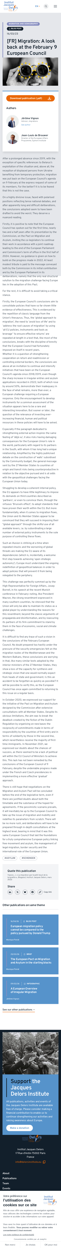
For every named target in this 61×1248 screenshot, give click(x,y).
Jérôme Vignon (12, 999)
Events (6, 1188)
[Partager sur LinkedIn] (10, 892)
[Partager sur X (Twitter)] (17, 892)
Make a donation (19, 1128)
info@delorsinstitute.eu (28, 1162)
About (6, 1173)
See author (25, 125)
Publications (10, 1178)
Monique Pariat (12, 939)
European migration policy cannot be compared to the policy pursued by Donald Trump (30, 929)
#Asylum (10, 858)
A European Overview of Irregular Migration (24, 990)
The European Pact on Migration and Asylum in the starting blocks (31, 961)
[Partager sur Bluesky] (25, 892)
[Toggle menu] (55, 6)
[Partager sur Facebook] (32, 892)
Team (6, 1183)
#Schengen (28, 858)
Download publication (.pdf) (26, 98)
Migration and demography (23, 24)
